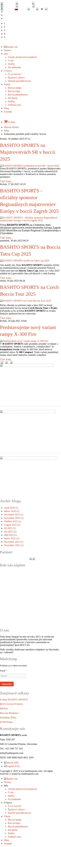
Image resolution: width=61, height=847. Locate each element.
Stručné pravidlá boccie (19, 81)
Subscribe (7, 684)
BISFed (4, 708)
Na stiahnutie (14, 67)
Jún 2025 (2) (10, 531)
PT (29, 6)
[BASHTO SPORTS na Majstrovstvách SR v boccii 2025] (29, 165)
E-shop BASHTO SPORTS (14, 699)
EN (12, 3)
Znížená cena (14, 105)
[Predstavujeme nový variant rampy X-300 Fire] (24, 340)
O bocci (8, 70)
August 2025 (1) (12, 524)
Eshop (7, 84)
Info (6, 53)
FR (43, 3)
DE (28, 3)
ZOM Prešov (6, 722)
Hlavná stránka (11, 127)
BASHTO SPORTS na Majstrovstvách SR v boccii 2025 (27, 152)
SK (20, 9)
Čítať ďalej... (6, 181)
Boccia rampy (15, 87)
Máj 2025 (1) (10, 535)
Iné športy (13, 98)
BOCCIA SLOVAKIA (11, 704)
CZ (10, 9)
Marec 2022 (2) (11, 538)
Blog (6, 108)
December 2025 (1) (13, 514)
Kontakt (8, 111)
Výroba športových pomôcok (22, 57)
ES (12, 6)
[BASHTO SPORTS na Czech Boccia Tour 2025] (25, 300)
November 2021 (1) (13, 545)
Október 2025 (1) (12, 521)
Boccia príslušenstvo (18, 94)
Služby (11, 64)
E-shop (11, 122)
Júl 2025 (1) (10, 528)
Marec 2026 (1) (11, 511)
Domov (7, 50)
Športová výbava (16, 77)
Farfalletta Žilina (8, 717)
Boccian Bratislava (9, 713)
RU (44, 6)
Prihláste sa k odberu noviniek (13, 665)
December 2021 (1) (13, 541)
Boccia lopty (14, 91)
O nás (11, 60)
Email (3, 671)
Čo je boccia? (14, 74)
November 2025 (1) (13, 518)
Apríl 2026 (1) (11, 507)
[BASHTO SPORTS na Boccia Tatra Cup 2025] (24, 260)
